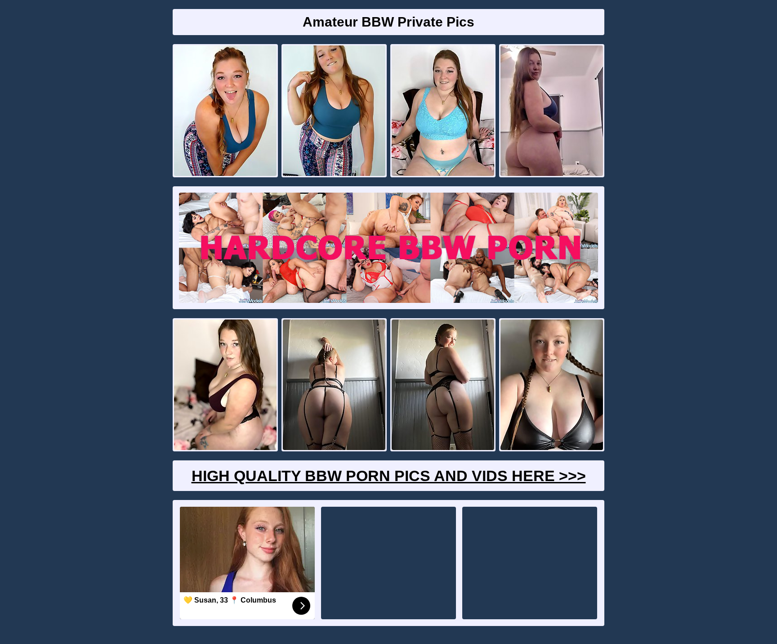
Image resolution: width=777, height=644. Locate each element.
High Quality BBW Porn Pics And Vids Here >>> (389, 475)
